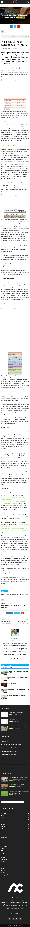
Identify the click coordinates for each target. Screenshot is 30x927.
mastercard (16, 605)
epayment (7, 605)
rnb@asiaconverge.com (17, 908)
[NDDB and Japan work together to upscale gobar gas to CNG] (4, 673)
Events (11, 714)
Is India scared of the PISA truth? (16, 784)
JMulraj (2, 817)
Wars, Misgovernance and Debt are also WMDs (11, 744)
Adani (2, 819)
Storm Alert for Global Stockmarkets (9, 751)
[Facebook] (12, 659)
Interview (3, 824)
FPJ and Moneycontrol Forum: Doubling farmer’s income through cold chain (18, 778)
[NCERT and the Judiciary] (4, 685)
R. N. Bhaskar (15, 638)
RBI (24, 605)
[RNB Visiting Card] (4, 721)
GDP (12, 605)
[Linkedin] (15, 659)
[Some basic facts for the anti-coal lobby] (4, 697)
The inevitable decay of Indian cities (9, 748)
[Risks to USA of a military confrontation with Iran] (4, 691)
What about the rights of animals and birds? (19, 726)
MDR (21, 605)
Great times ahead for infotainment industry (6, 622)
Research (3, 830)
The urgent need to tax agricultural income (23, 622)
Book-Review (4, 846)
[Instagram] (13, 918)
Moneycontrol (9, 603)
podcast (3, 868)
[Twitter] (18, 659)
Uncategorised (4, 875)
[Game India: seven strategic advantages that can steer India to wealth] (4, 793)
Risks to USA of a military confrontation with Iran (18, 689)
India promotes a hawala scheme (8, 754)
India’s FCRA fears (5, 741)
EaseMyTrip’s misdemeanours (16, 712)
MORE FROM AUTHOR (7, 667)
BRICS (2, 828)
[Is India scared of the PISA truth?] (4, 786)
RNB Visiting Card (13, 719)
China (2, 822)
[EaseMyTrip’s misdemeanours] (4, 714)
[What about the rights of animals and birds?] (4, 728)
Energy (2, 853)
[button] (28, 2)
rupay (2, 607)
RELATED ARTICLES (6, 665)
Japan (2, 864)
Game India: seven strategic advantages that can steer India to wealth (19, 792)
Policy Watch (3, 698)
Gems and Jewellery (5, 826)
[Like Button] (2, 31)
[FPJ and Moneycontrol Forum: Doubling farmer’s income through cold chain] (4, 779)
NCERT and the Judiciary (12, 683)
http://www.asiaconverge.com (15, 640)
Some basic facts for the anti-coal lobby (16, 695)
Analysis (2, 13)
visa (6, 607)
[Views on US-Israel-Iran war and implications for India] (4, 679)
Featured (11, 721)
